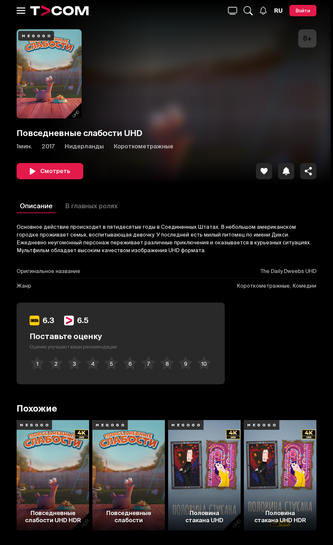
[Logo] (59, 10)
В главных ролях (91, 206)
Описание (36, 206)
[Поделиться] (308, 171)
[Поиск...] (232, 10)
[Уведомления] (263, 11)
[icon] (264, 171)
